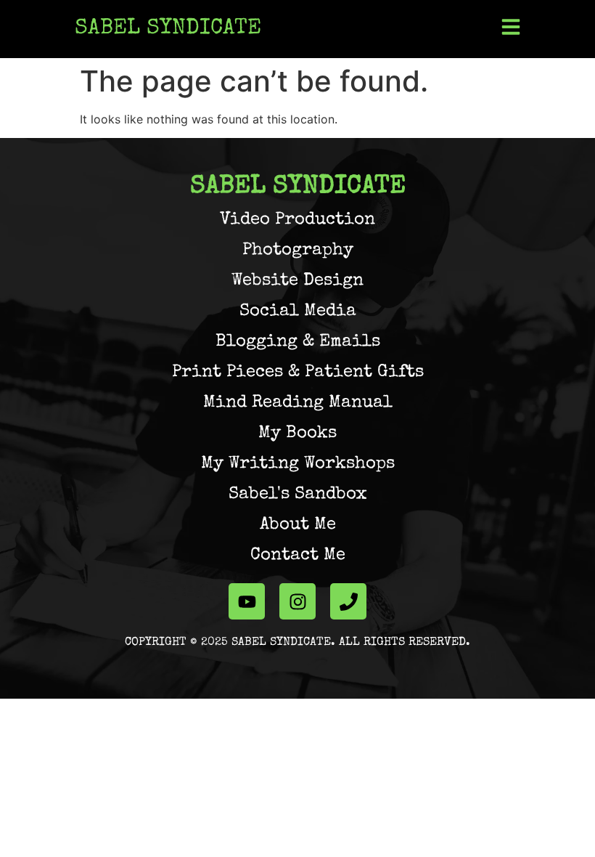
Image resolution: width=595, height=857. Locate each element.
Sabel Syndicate (168, 29)
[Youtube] (247, 601)
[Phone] (348, 601)
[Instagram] (297, 601)
